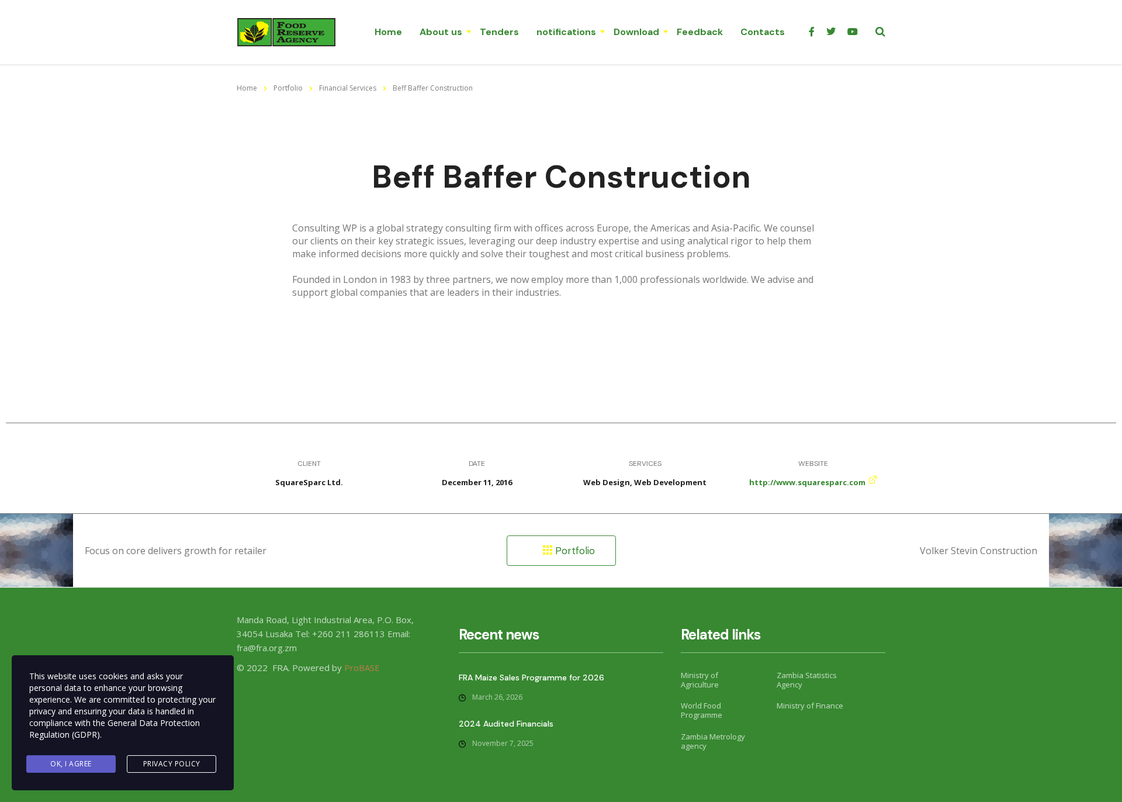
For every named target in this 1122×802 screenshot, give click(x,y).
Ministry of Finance (810, 705)
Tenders (499, 32)
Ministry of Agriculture (700, 680)
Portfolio (573, 550)
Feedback (700, 32)
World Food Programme (701, 710)
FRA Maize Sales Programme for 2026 (531, 677)
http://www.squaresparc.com (807, 482)
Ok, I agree (71, 764)
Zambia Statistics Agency (807, 680)
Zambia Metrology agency (713, 741)
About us (441, 32)
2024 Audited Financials (506, 723)
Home (388, 32)
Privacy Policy (171, 764)
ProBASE (362, 667)
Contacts (762, 32)
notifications (566, 32)
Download (636, 32)
